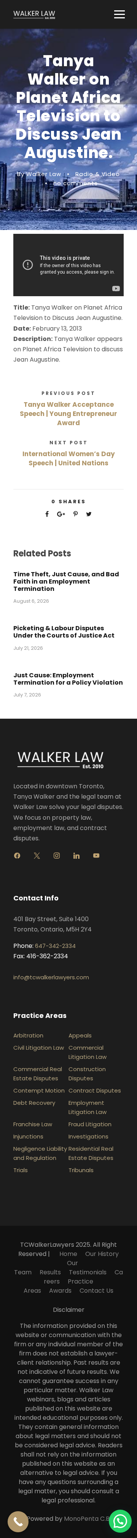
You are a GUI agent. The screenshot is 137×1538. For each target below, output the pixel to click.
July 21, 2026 (28, 648)
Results (50, 1272)
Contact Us (96, 1290)
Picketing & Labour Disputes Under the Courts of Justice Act (64, 632)
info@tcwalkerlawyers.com (51, 977)
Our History (102, 1253)
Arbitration (28, 1035)
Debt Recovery (34, 1103)
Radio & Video (97, 174)
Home (68, 1253)
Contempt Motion (39, 1090)
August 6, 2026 (31, 601)
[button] (120, 1521)
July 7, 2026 (27, 694)
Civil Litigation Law (38, 1048)
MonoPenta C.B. (87, 1518)
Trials (20, 1170)
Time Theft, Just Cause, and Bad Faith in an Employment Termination (66, 581)
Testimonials (88, 1272)
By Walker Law (39, 174)
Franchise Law (32, 1124)
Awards (60, 1290)
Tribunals (81, 1170)
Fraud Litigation (90, 1124)
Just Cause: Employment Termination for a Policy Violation (68, 679)
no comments (75, 183)
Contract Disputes (94, 1090)
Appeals (80, 1035)
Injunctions (28, 1136)
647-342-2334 (55, 946)
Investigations (88, 1136)
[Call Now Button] (18, 1521)
